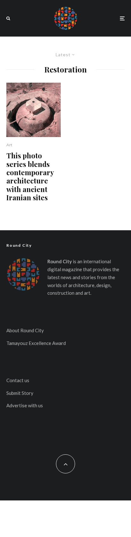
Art (9, 144)
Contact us (17, 380)
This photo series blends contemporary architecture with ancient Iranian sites (30, 176)
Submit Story (19, 393)
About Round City (25, 330)
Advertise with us (24, 405)
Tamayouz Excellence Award (36, 343)
